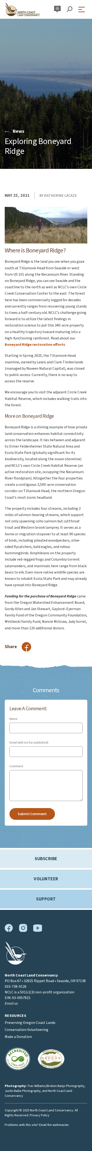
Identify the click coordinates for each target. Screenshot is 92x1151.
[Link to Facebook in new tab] (9, 931)
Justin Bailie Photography (23, 1091)
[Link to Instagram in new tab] (23, 931)
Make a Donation (18, 1036)
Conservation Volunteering (26, 1029)
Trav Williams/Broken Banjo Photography (55, 1086)
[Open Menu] (82, 9)
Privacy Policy (39, 1115)
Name (13, 719)
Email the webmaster (54, 1125)
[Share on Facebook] (26, 647)
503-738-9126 (15, 986)
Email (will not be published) (28, 742)
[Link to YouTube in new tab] (37, 930)
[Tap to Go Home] (22, 9)
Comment (16, 766)
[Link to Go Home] (16, 963)
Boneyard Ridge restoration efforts (35, 344)
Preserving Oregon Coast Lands (30, 1022)
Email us (11, 1003)
